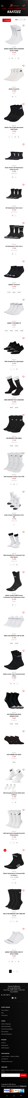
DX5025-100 (14, 839)
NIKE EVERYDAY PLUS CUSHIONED (14, 400)
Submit (23, 1075)
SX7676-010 (14, 917)
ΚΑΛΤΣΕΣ (14, 47)
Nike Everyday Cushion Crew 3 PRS (14, 476)
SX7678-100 (14, 639)
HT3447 (14, 958)
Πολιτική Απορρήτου (6, 1034)
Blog (2, 1012)
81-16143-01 (14, 758)
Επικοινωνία (4, 1015)
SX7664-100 (14, 480)
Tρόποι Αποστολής (6, 1026)
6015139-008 (14, 212)
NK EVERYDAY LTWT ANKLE (14, 438)
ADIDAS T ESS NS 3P (14, 284)
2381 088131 (6, 995)
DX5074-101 (14, 798)
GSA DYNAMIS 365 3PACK (14, 754)
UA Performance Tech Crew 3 (14, 208)
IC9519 (14, 879)
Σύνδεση (3, 1042)
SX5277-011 (14, 365)
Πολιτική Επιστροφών (6, 1029)
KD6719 (14, 288)
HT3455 (14, 54)
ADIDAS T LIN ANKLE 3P (14, 323)
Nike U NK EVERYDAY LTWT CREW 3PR (14, 914)
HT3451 (14, 327)
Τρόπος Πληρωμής (6, 1024)
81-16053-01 (14, 720)
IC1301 (14, 680)
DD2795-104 (14, 561)
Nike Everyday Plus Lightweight (14, 361)
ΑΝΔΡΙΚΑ (10, 8)
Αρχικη (4, 8)
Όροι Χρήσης (4, 1031)
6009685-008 (14, 173)
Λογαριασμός (4, 1045)
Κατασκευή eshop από (17, 1086)
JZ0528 (14, 93)
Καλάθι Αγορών (5, 1048)
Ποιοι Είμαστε (4, 1010)
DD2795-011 (14, 404)
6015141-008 (14, 250)
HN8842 (14, 601)
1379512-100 (14, 521)
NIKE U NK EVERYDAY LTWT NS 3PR (14, 636)
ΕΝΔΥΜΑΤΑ (17, 8)
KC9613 (14, 133)
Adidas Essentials (14, 89)
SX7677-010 (14, 442)
